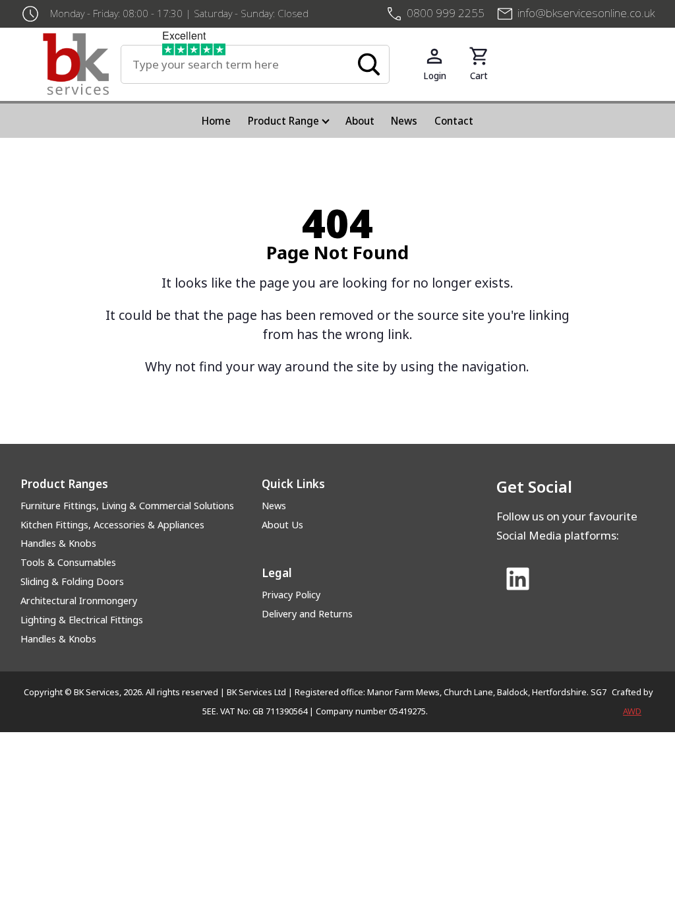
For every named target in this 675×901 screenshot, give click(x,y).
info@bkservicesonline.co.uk (586, 12)
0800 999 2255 (445, 12)
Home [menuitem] (216, 120)
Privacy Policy (291, 594)
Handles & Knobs (58, 543)
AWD (632, 711)
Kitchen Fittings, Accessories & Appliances (112, 524)
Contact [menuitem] (453, 120)
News (274, 505)
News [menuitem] (404, 120)
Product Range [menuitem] (283, 120)
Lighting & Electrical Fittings (81, 619)
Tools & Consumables (68, 562)
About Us (282, 524)
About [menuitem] (359, 120)
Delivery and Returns (307, 613)
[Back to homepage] (82, 64)
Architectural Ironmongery (78, 600)
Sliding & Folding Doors (72, 581)
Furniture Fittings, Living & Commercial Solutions (127, 505)
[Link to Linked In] (518, 580)
